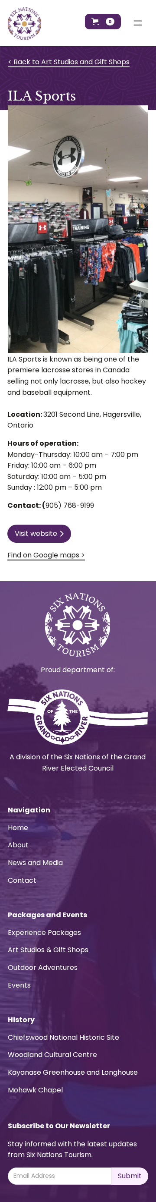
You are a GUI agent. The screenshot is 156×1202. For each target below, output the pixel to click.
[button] (103, 21)
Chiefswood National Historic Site (63, 1037)
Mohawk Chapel (35, 1090)
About (18, 845)
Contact (22, 880)
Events (19, 985)
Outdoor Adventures (43, 967)
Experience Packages (44, 933)
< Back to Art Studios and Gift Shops (69, 62)
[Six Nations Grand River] (77, 717)
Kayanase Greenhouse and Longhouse (73, 1072)
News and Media (35, 863)
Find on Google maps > (46, 555)
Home (18, 828)
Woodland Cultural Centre (52, 1055)
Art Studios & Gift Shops (48, 950)
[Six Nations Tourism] (24, 24)
